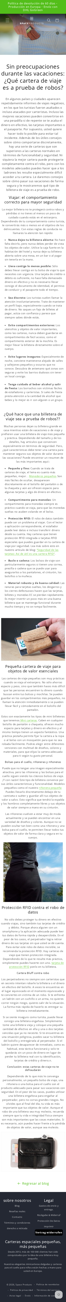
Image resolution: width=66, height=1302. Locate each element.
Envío (28, 1295)
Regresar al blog (35, 1183)
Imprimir (49, 1226)
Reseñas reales (17, 1211)
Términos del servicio (48, 1290)
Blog (17, 1205)
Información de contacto (47, 1295)
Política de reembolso (47, 1284)
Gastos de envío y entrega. (49, 1207)
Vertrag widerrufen (48, 1232)
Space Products (24, 1284)
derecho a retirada (17, 1228)
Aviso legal (15, 1295)
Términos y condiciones (17, 1222)
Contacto (17, 1216)
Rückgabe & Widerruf (49, 1215)
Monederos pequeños (43, 476)
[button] (7, 20)
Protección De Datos (49, 1220)
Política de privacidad (21, 1290)
